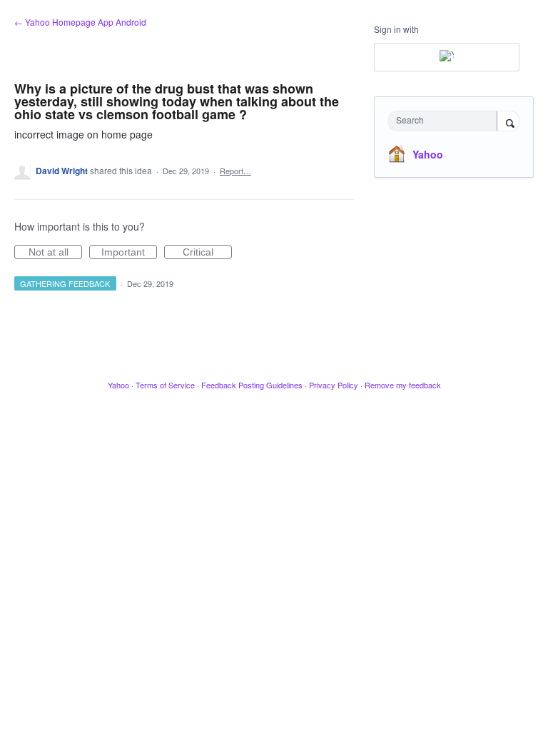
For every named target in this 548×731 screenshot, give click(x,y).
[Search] (508, 122)
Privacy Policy (333, 384)
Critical (207, 252)
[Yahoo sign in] (446, 57)
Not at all (55, 252)
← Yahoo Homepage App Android (80, 22)
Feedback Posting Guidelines (252, 384)
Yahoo (427, 154)
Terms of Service (165, 384)
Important (129, 252)
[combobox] (446, 121)
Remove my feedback (403, 384)
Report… (235, 170)
